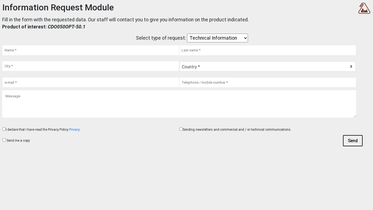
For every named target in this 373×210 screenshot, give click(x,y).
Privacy (74, 130)
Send (353, 140)
